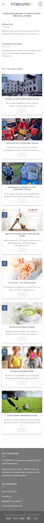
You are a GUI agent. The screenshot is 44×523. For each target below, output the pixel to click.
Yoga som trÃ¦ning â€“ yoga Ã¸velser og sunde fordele (22, 235)
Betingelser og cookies (11, 501)
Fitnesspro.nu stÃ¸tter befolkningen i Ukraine (22, 99)
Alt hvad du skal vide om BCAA (22, 371)
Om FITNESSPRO (9, 491)
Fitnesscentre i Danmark (12, 506)
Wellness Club (7, 24)
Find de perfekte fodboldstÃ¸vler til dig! (22, 415)
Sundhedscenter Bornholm (12, 44)
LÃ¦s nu (22, 110)
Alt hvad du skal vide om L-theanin (22, 327)
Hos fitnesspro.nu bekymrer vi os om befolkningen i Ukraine (22, 188)
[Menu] (3, 4)
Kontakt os (6, 496)
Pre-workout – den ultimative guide (22, 283)
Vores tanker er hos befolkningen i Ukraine (22, 143)
